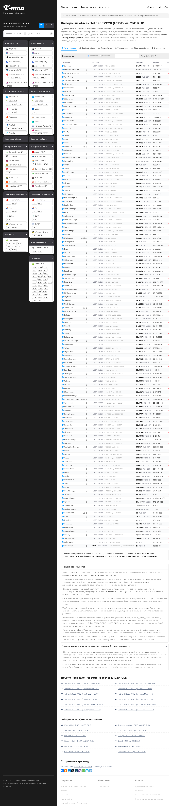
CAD (19, 246)
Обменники (89, 7)
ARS (45, 294)
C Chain (18, 78)
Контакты (139, 791)
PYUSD (20, 128)
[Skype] (87, 770)
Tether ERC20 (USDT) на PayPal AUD (80, 699)
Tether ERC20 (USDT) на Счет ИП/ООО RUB (83, 704)
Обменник (66, 62)
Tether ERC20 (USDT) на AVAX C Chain (135, 689)
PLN (39, 279)
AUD (40, 282)
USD (8, 104)
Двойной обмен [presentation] (88, 48)
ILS (45, 276)
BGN (34, 285)
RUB (14, 104)
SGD (34, 294)
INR (39, 291)
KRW (14, 249)
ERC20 (9, 86)
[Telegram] (90, 770)
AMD (35, 273)
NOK (45, 297)
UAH (40, 251)
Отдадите (94, 56)
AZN (45, 285)
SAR (40, 300)
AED (14, 246)
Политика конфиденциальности (150, 799)
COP (34, 297)
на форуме (99, 766)
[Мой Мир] (69, 770)
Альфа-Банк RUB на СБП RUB (131, 736)
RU (151, 7)
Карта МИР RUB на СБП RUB (77, 725)
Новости (65, 795)
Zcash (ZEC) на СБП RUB (129, 741)
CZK (50, 282)
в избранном (67, 766)
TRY (8, 249)
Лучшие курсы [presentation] (70, 48)
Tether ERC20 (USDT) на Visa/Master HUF (136, 694)
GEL (34, 282)
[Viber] (79, 770)
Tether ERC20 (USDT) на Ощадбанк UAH (82, 694)
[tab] (69, 48)
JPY (45, 288)
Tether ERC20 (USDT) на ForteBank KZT (81, 689)
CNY (40, 294)
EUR (19, 104)
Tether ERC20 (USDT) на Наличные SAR (136, 710)
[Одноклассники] (65, 770)
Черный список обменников (74, 803)
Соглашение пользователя (147, 795)
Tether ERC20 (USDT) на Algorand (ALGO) (82, 710)
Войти (165, 7)
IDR (45, 282)
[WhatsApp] (83, 770)
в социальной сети (83, 766)
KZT (45, 270)
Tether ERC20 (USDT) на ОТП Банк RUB (82, 683)
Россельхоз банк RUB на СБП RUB (134, 725)
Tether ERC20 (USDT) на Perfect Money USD (137, 704)
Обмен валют (70, 7)
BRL (45, 164)
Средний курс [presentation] (106, 48)
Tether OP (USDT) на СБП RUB (132, 751)
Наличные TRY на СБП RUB (130, 746)
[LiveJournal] (76, 770)
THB (34, 164)
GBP (8, 246)
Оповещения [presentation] (122, 48)
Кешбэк (106, 7)
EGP (40, 297)
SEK (45, 300)
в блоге (108, 766)
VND (40, 164)
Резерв (156, 62)
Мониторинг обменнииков (73, 786)
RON (35, 288)
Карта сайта (66, 799)
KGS (34, 270)
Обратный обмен (141, 48)
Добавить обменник (144, 786)
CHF (45, 279)
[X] (72, 770)
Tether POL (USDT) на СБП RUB (132, 730)
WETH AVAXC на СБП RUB (76, 730)
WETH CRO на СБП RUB (75, 736)
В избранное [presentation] (159, 48)
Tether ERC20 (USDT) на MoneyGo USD (135, 699)
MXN (45, 291)
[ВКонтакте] (62, 770)
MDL (40, 285)
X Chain (10, 78)
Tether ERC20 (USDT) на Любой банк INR (136, 683)
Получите (106, 56)
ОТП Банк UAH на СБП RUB (77, 751)
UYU (34, 300)
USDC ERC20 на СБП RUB (76, 746)
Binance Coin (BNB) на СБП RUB (79, 741)
